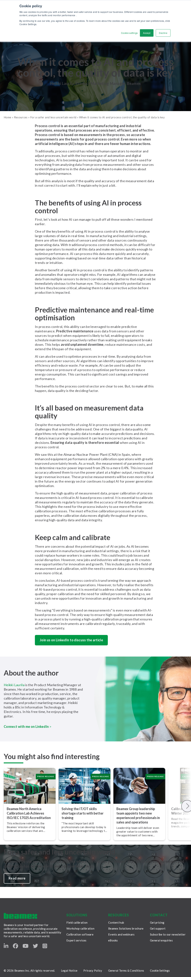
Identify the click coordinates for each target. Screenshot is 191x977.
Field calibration (76, 922)
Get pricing (157, 922)
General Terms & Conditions (126, 970)
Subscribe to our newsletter (168, 934)
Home (7, 117)
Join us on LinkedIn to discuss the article (71, 640)
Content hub (116, 922)
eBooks (113, 940)
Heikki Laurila (14, 685)
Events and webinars (121, 934)
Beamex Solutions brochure (126, 928)
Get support (157, 928)
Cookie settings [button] (129, 32)
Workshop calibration (80, 928)
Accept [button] (146, 32)
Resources (21, 117)
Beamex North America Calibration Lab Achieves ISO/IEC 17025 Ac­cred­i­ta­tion (29, 813)
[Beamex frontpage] (20, 916)
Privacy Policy (92, 970)
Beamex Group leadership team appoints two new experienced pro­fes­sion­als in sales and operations (138, 815)
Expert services (76, 940)
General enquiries (161, 940)
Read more (17, 878)
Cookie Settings (160, 970)
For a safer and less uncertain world (53, 117)
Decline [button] (163, 32)
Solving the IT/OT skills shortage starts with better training (83, 813)
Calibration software (79, 934)
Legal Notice (69, 970)
